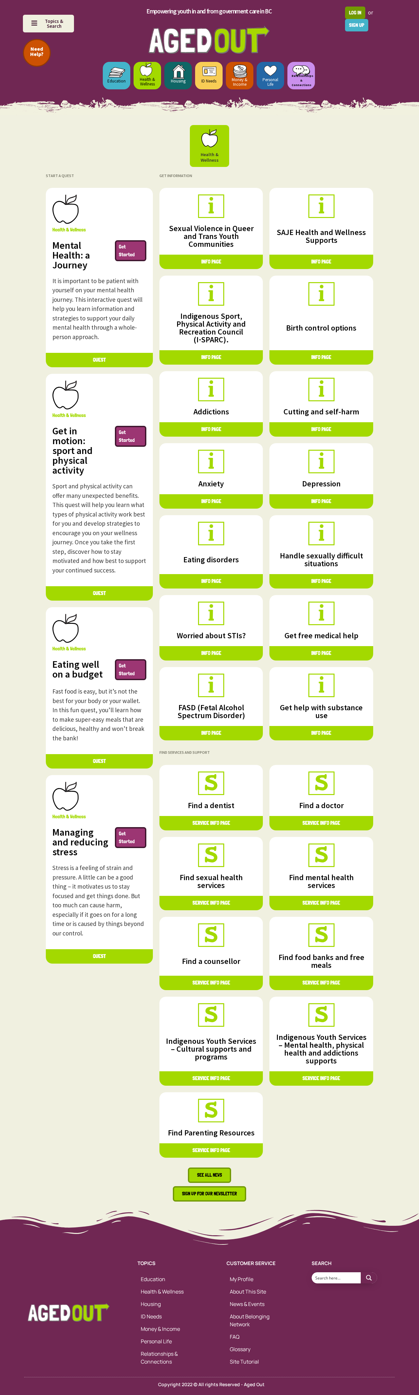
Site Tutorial (244, 1361)
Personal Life (270, 82)
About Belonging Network (249, 1320)
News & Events (247, 1304)
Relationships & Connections (159, 1357)
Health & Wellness (147, 82)
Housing (178, 81)
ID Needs (208, 81)
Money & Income (239, 82)
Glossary (240, 1349)
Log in (355, 12)
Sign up (356, 25)
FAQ (235, 1336)
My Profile (241, 1279)
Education (116, 81)
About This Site (248, 1291)
